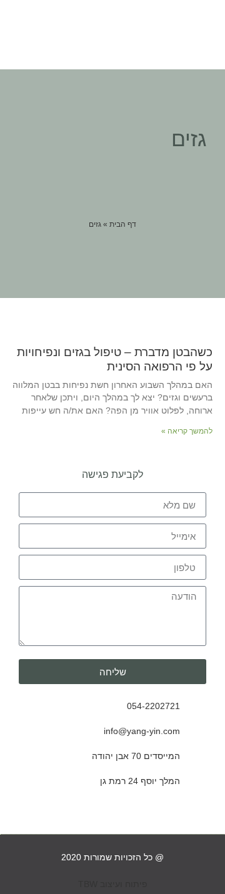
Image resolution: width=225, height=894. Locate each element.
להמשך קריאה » (186, 431)
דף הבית (122, 224)
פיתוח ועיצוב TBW (113, 884)
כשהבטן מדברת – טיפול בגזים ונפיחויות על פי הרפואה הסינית (114, 359)
